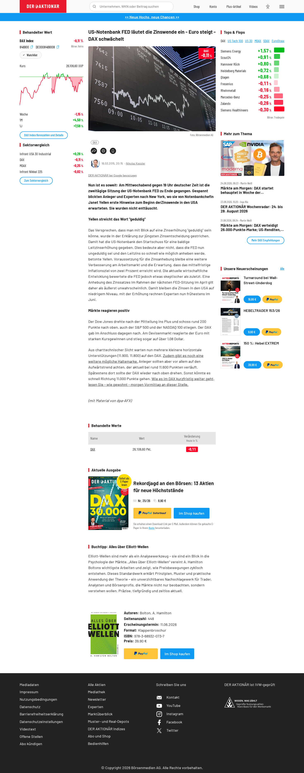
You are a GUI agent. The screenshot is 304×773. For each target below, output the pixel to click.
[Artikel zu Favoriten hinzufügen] (113, 151)
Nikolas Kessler (135, 163)
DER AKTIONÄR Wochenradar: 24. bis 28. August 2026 (252, 209)
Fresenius (227, 84)
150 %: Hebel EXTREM (261, 343)
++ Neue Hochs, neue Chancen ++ (152, 17)
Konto (151, 528)
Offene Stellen (31, 736)
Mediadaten (29, 684)
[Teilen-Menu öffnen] (94, 151)
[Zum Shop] (196, 6)
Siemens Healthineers (234, 110)
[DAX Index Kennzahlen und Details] (51, 89)
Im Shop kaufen (191, 513)
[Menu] (281, 6)
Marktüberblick (100, 714)
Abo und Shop (99, 736)
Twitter (172, 730)
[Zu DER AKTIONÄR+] (233, 6)
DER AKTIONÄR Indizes (106, 728)
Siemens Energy (231, 51)
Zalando (225, 103)
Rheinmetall (228, 90)
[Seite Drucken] (103, 151)
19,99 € (252, 299)
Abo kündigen (31, 743)
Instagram (174, 713)
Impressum (29, 691)
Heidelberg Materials (233, 71)
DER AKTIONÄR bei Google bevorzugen (112, 175)
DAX (95, 142)
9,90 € (251, 332)
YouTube (173, 705)
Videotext (28, 729)
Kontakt (173, 697)
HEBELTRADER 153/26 (262, 310)
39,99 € (252, 365)
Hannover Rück (230, 64)
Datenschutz (30, 706)
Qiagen (225, 77)
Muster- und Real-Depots (108, 721)
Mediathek (96, 691)
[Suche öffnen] (94, 6)
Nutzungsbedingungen (38, 699)
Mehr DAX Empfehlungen (265, 240)
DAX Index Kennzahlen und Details (43, 135)
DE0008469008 (46, 46)
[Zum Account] (213, 6)
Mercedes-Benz (230, 97)
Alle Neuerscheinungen (277, 269)
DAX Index (27, 41)
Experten (95, 706)
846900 (25, 46)
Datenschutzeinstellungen (41, 721)
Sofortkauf (159, 513)
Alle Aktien (96, 684)
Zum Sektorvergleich (36, 180)
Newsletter (97, 699)
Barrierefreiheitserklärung (41, 714)
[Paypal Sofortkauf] (141, 653)
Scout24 (226, 57)
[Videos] (253, 6)
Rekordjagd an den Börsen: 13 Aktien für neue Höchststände (173, 486)
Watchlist (32, 55)
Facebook (174, 722)
